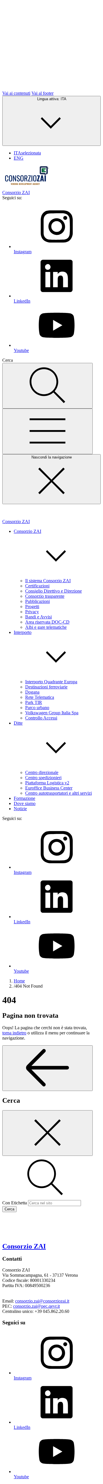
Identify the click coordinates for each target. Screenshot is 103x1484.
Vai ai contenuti (16, 93)
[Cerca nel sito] (47, 386)
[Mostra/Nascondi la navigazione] (47, 431)
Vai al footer (42, 93)
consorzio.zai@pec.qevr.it (36, 1306)
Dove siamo (24, 803)
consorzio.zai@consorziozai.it (42, 1301)
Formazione (24, 798)
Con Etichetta (14, 1202)
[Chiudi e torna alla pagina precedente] (47, 1133)
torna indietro (14, 1032)
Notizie (20, 808)
